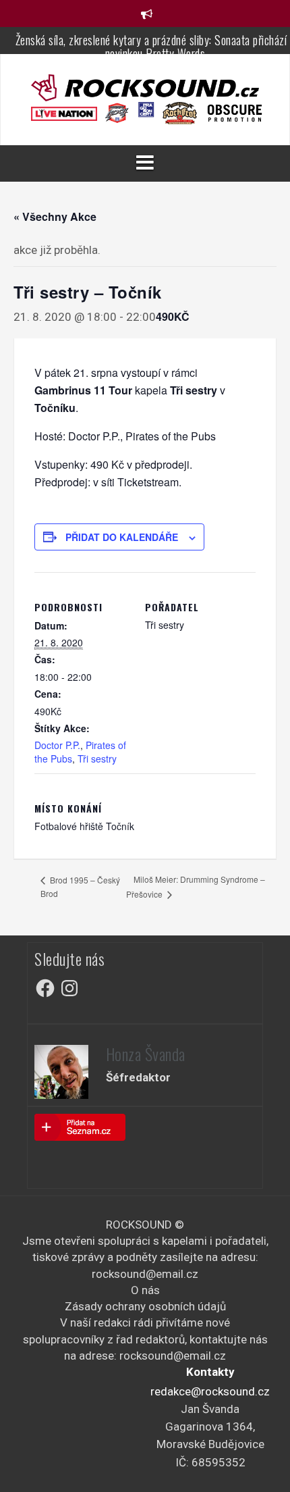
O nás (145, 1290)
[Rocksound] (145, 86)
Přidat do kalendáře (121, 537)
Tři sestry (97, 758)
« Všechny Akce (54, 216)
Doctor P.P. (57, 745)
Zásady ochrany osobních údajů (145, 1306)
